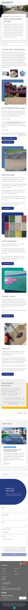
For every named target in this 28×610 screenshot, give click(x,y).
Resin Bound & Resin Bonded (9, 447)
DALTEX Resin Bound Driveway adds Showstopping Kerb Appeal (12, 450)
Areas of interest (6, 529)
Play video (19, 413)
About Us (16, 568)
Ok (14, 607)
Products (3, 574)
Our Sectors (4, 568)
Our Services (4, 571)
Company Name (5, 514)
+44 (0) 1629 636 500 (6, 582)
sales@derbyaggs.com (6, 583)
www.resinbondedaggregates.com (14, 122)
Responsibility (4, 576)
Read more (6, 463)
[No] (26, 605)
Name (3, 507)
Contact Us (17, 574)
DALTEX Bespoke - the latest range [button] (12, 398)
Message (4, 536)
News (16, 571)
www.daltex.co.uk (22, 134)
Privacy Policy (22, 547)
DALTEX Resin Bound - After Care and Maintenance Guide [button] (12, 403)
